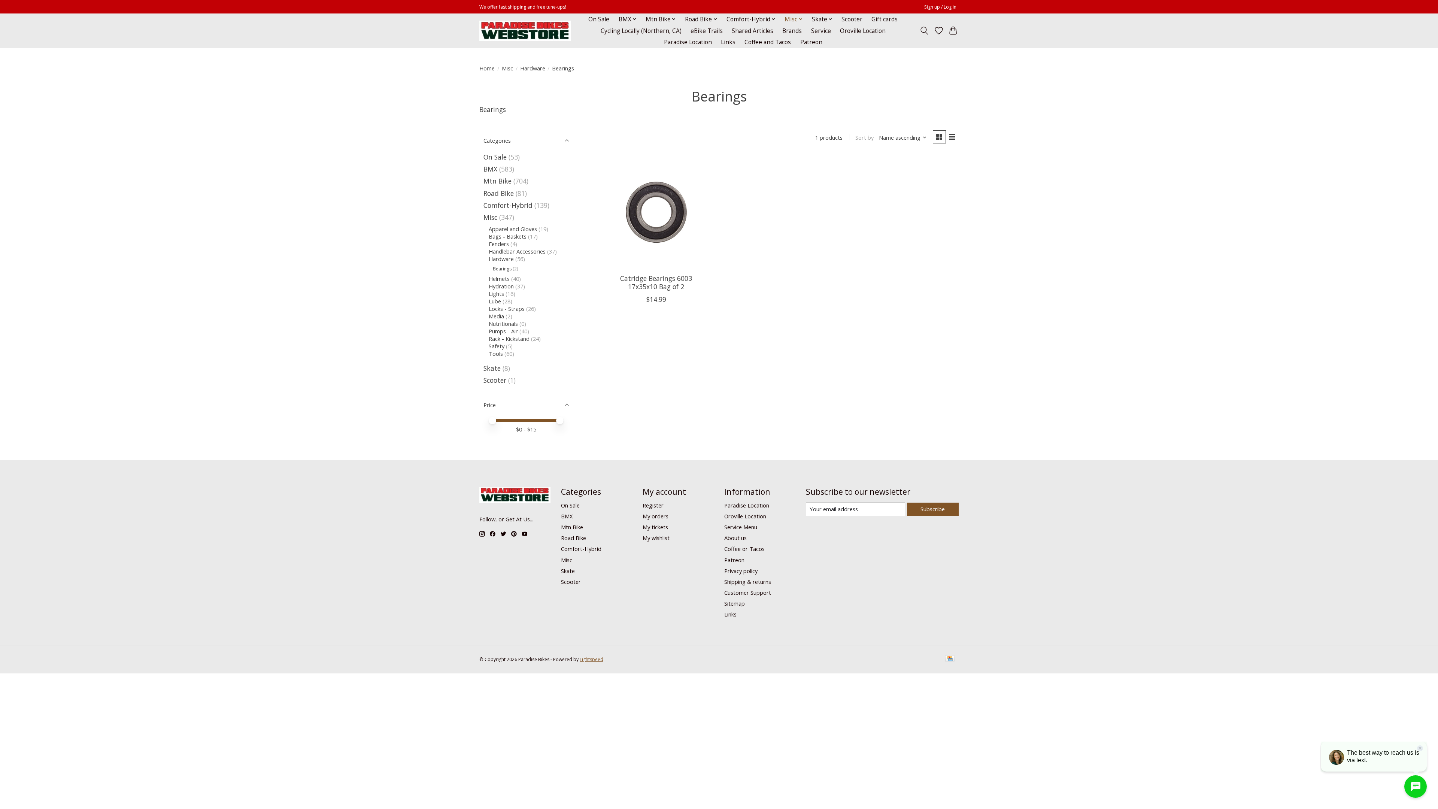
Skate (492, 368)
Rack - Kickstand (509, 338)
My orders (655, 516)
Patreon (811, 42)
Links (728, 42)
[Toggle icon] (924, 30)
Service (821, 31)
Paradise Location (688, 42)
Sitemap (734, 603)
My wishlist (656, 538)
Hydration (501, 286)
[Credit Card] (950, 659)
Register (653, 505)
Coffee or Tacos (744, 548)
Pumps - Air (503, 331)
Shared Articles (752, 31)
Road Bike (498, 193)
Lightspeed (591, 659)
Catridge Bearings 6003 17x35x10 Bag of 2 (656, 282)
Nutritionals (503, 323)
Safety (496, 346)
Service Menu (740, 527)
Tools (496, 353)
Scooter (851, 19)
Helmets (499, 278)
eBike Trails (707, 31)
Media (496, 316)
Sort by (864, 137)
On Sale (598, 19)
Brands (792, 31)
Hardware (532, 68)
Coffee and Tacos (767, 42)
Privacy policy (741, 571)
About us (735, 538)
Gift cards (884, 19)
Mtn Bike (497, 180)
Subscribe (932, 509)
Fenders (499, 244)
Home (487, 68)
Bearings (502, 269)
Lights (496, 293)
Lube (495, 301)
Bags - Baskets (508, 236)
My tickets (655, 527)
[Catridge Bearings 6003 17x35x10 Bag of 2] (656, 212)
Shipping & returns (747, 581)
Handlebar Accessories (517, 251)
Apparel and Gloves (513, 229)
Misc (507, 68)
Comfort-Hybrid (508, 205)
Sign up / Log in (940, 7)
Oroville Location (863, 31)
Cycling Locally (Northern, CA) (641, 31)
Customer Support (747, 592)
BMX (490, 168)
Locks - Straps (507, 308)
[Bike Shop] (525, 31)
